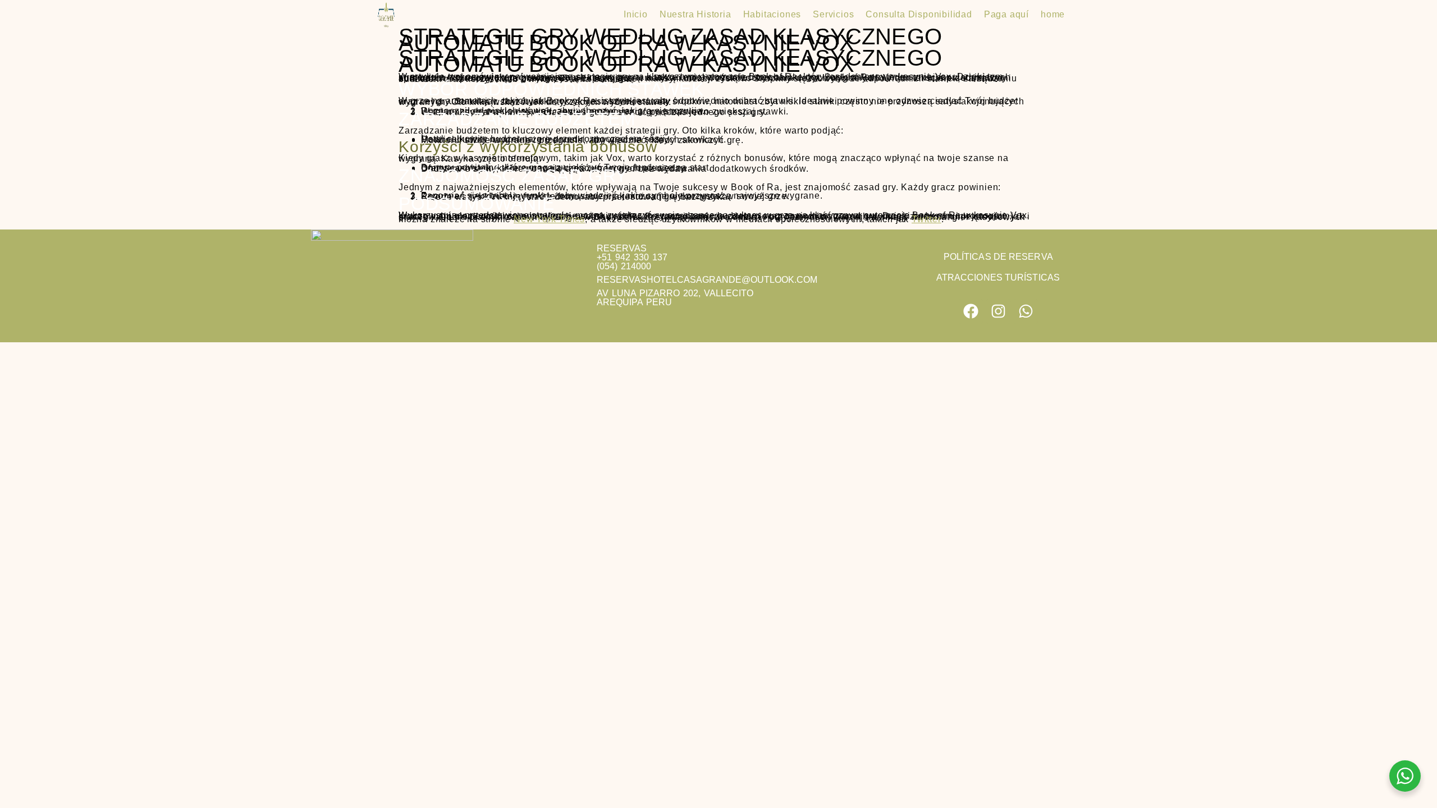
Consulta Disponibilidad (919, 14)
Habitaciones (772, 14)
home (1053, 14)
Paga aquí (1006, 14)
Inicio (636, 14)
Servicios (833, 14)
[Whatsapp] (1026, 311)
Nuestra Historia (695, 14)
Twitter (926, 219)
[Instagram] (998, 311)
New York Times (549, 219)
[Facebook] (971, 311)
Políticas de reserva (998, 256)
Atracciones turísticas (998, 277)
